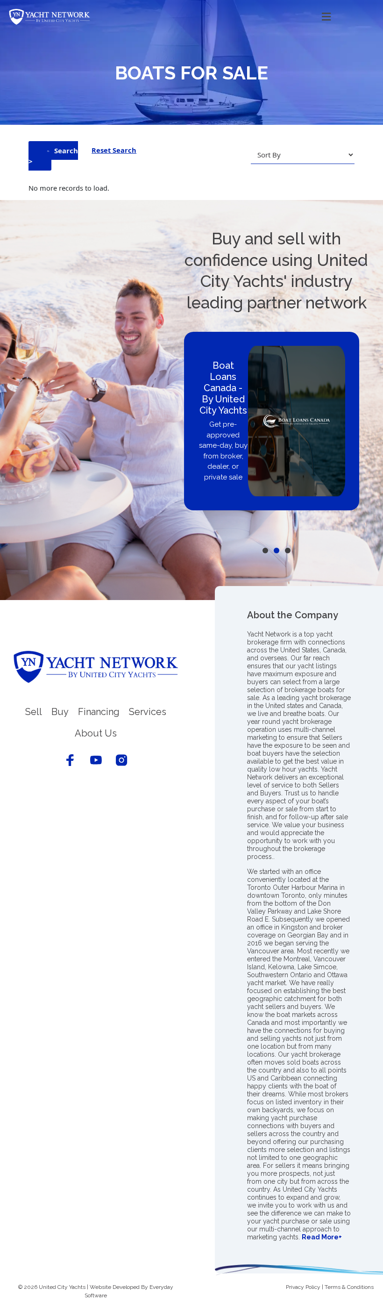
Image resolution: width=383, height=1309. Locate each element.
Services (147, 711)
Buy (60, 711)
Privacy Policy (303, 1287)
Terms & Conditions (349, 1287)
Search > (53, 156)
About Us (96, 733)
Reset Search (114, 150)
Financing (99, 711)
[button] (225, 17)
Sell (33, 711)
